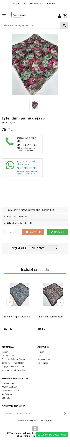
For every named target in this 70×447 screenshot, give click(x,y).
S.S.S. (25, 3)
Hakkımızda (52, 3)
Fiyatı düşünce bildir (17, 216)
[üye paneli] (59, 16)
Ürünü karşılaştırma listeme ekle (23, 209)
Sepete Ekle (34, 231)
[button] (5, 273)
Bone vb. (6, 397)
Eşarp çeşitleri (8, 383)
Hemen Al (59, 231)
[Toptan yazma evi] (18, 15)
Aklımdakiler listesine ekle (20, 223)
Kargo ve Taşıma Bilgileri (13, 363)
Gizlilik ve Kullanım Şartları (14, 359)
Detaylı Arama (36, 3)
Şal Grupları (7, 394)
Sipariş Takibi (8, 355)
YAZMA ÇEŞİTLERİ (9, 387)
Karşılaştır (47, 209)
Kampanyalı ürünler (11, 390)
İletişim (16, 3)
